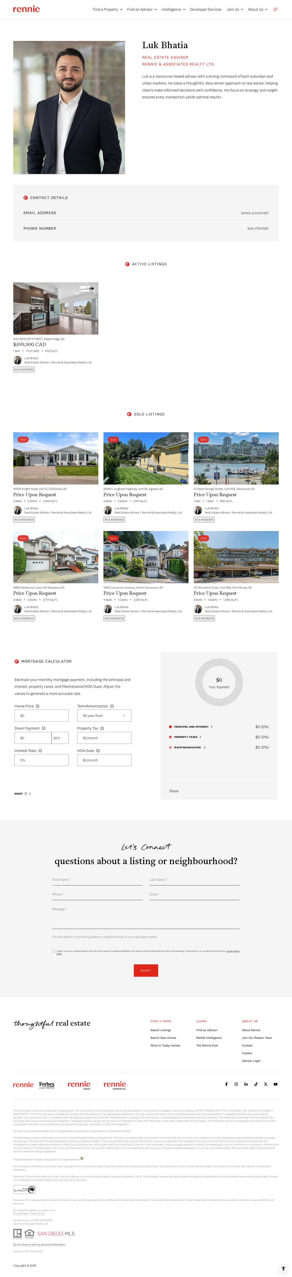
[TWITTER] (266, 1084)
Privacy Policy (21, 1213)
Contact (247, 1045)
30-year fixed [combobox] (93, 715)
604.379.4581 (258, 228)
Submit (146, 970)
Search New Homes (163, 1038)
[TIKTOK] (256, 1084)
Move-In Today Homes (165, 1045)
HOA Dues (85, 750)
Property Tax (87, 728)
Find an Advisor (206, 1030)
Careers (247, 1053)
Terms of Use (38, 1213)
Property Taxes (185, 737)
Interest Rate (25, 750)
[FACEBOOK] (226, 1084)
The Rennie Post (207, 1045)
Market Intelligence (208, 1038)
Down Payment (27, 728)
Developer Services (205, 9)
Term (92, 706)
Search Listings (160, 1030)
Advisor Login (251, 1061)
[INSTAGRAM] (236, 1084)
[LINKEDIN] (246, 1084)
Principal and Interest (191, 727)
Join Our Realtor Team (257, 1038)
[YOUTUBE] (275, 1084)
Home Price (24, 706)
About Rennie (251, 1030)
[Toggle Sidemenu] (275, 9)
